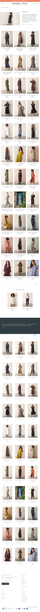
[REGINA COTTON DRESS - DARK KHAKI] (20, 554)
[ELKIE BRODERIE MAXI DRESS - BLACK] (33, 348)
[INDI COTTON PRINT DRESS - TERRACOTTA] (7, 534)
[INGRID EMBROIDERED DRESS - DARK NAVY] (7, 369)
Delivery (3, 596)
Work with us (23, 593)
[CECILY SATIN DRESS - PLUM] (7, 554)
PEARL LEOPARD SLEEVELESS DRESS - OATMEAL (20, 49)
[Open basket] (38, 3)
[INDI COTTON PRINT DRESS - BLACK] (33, 369)
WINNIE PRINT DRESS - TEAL (33, 254)
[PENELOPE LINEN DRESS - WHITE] (7, 431)
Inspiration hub (23, 583)
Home (2, 7)
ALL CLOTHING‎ (29, 24)
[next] (37, 302)
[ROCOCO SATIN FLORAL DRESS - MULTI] (33, 451)
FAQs (2, 595)
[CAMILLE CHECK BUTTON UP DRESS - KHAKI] (20, 410)
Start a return (4, 593)
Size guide (22, 580)
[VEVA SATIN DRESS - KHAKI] (7, 472)
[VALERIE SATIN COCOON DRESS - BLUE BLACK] (33, 513)
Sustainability (23, 595)
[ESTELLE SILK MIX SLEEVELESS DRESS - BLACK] (33, 431)
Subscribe (5, 583)
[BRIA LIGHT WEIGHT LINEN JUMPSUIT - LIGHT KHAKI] (7, 493)
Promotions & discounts (25, 596)
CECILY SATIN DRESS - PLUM (7, 277)
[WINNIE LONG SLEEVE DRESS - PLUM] (20, 390)
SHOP (4, 7)
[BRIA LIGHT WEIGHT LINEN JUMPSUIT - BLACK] (33, 493)
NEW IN (23, 24)
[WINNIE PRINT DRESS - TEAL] (33, 534)
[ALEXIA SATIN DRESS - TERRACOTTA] (33, 472)
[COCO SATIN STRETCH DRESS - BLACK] (20, 472)
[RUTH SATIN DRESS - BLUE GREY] (20, 431)
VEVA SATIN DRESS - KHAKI (7, 186)
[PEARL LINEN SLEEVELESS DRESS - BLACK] (20, 534)
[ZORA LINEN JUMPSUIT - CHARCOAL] (7, 348)
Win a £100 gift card (24, 586)
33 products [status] (23, 337)
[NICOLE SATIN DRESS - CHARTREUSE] (20, 451)
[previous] (2, 302)
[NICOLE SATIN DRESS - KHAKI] (7, 390)
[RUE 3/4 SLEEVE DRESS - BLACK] (7, 410)
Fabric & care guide (24, 581)
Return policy (4, 598)
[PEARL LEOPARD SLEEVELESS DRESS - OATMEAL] (20, 348)
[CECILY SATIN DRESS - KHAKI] (20, 369)
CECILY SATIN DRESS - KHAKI (20, 72)
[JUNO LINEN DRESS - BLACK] (33, 410)
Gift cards (22, 578)
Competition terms (24, 598)
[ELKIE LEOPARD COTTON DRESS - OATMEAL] (20, 493)
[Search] (35, 3)
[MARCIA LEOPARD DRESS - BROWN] (33, 390)
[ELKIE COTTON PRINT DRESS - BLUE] (33, 554)
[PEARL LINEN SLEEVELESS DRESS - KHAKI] (20, 513)
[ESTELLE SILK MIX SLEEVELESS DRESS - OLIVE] (7, 513)
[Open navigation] (2, 3)
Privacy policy (23, 601)
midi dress (27, 16)
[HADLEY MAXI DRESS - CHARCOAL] (7, 451)
